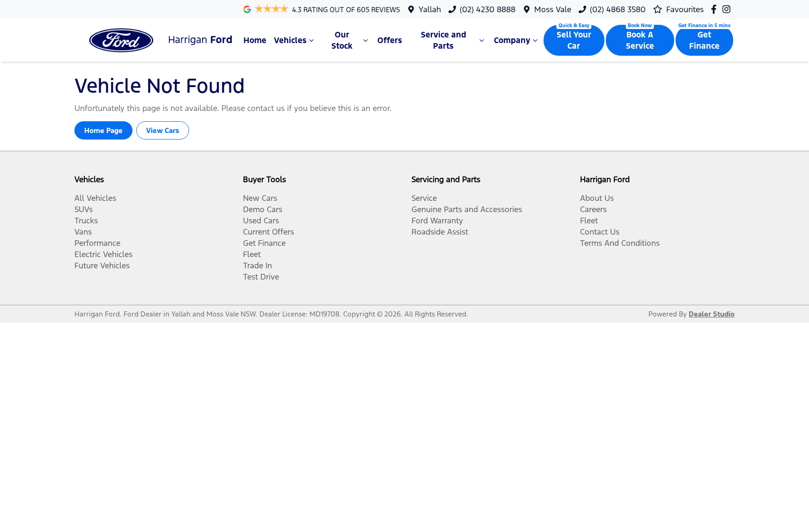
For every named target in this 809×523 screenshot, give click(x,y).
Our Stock (342, 40)
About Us (597, 198)
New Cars (260, 198)
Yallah (430, 9)
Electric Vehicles (103, 254)
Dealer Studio (712, 313)
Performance (97, 243)
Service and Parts (443, 40)
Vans (83, 232)
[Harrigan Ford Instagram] (728, 9)
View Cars (162, 130)
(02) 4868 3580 (618, 9)
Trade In (257, 265)
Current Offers (268, 232)
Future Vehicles (102, 265)
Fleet (252, 254)
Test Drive (261, 277)
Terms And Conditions (620, 243)
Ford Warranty (437, 220)
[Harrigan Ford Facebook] (715, 9)
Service (424, 198)
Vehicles (290, 40)
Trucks (86, 220)
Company (512, 40)
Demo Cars (262, 209)
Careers (593, 209)
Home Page (103, 130)
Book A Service (640, 40)
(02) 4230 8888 (487, 9)
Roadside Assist (440, 232)
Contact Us (599, 232)
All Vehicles (95, 198)
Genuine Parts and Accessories (467, 209)
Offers (389, 40)
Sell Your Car (574, 40)
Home (254, 40)
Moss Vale (552, 9)
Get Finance (704, 40)
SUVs (83, 209)
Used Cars (261, 220)
